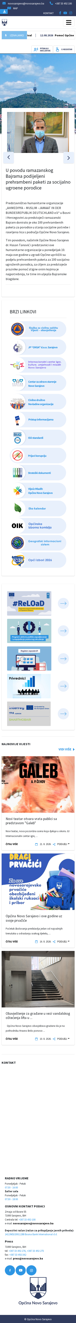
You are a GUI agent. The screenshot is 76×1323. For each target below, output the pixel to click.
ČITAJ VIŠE (12, 844)
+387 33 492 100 (63, 3)
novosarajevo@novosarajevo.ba (33, 1223)
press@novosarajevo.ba (28, 1258)
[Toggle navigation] (68, 22)
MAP (15, 8)
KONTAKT (48, 13)
